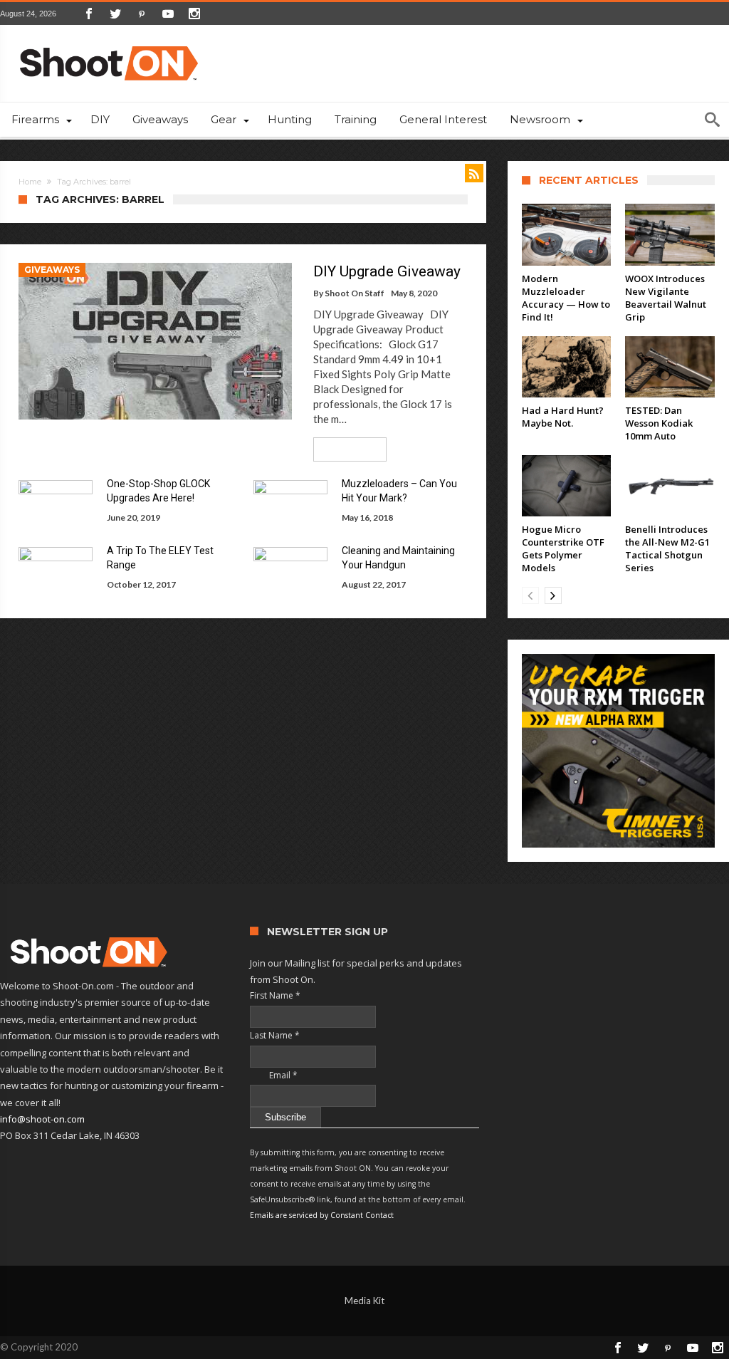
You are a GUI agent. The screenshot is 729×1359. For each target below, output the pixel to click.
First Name (275, 995)
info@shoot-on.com (42, 1119)
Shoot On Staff (354, 293)
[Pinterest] (141, 13)
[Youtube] (168, 13)
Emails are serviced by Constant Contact (322, 1215)
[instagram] (194, 13)
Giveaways (52, 269)
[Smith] (618, 750)
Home (30, 182)
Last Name (275, 1035)
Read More (345, 449)
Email (274, 1075)
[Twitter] (115, 13)
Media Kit (364, 1300)
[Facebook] (89, 13)
